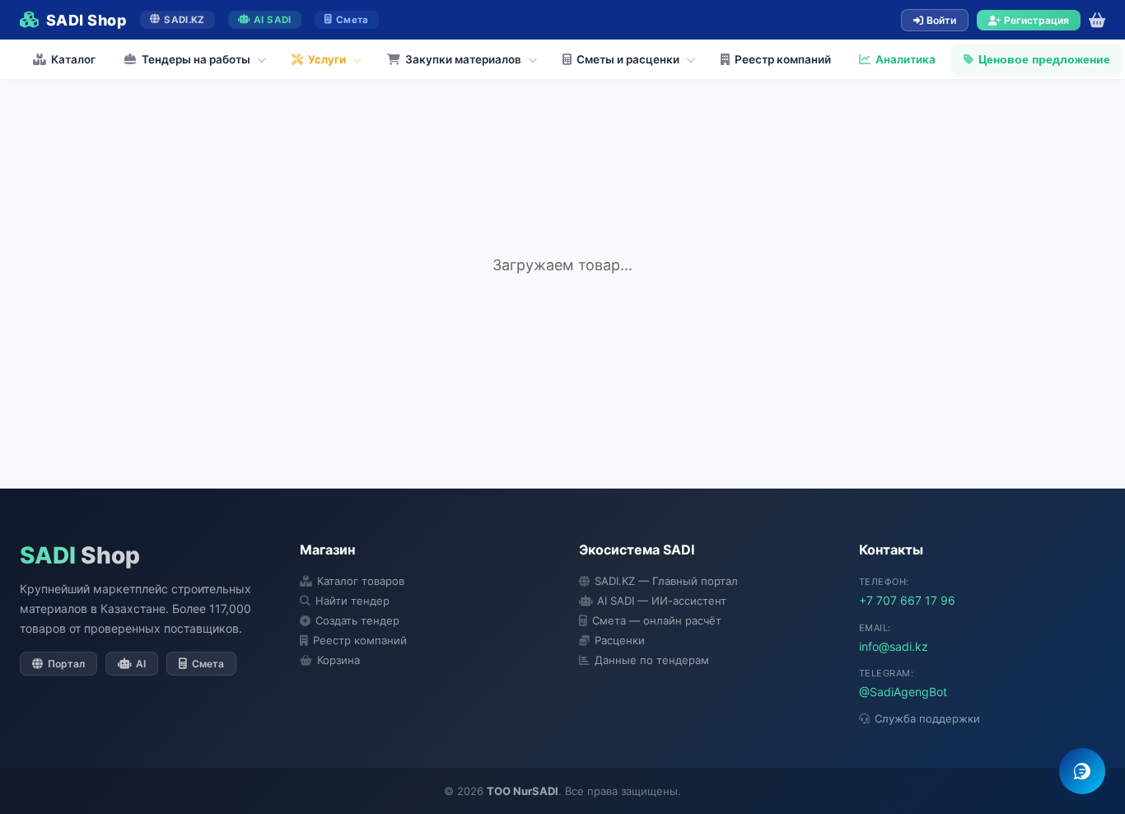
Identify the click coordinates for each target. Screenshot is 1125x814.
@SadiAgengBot (903, 692)
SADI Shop (86, 20)
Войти (941, 20)
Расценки (620, 640)
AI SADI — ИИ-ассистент (661, 600)
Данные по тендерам (652, 660)
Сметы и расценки (628, 59)
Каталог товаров (360, 580)
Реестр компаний (783, 59)
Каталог (73, 59)
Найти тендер (352, 600)
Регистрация (1036, 20)
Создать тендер (357, 620)
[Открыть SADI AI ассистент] (1082, 771)
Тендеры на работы (196, 59)
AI (141, 663)
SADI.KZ (184, 20)
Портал (66, 663)
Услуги (327, 59)
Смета (352, 20)
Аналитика (905, 59)
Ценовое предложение (1044, 60)
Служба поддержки (927, 718)
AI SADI (272, 20)
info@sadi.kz (893, 646)
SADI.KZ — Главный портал (666, 580)
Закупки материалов (463, 59)
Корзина (338, 660)
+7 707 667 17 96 (907, 600)
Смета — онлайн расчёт (656, 620)
